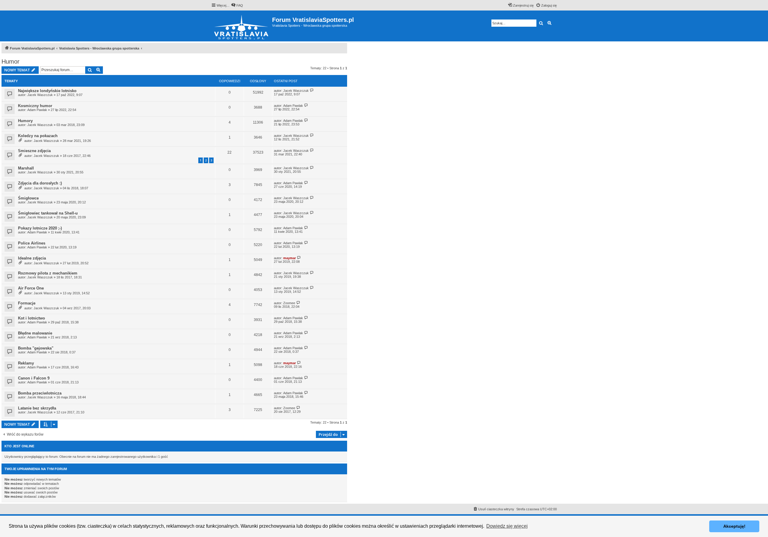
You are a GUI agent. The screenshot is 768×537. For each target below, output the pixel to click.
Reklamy (26, 363)
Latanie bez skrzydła (37, 408)
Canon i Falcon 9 (34, 378)
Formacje (26, 303)
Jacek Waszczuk (40, 95)
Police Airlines (31, 243)
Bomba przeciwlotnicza (40, 393)
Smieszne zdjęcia (34, 150)
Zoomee (289, 303)
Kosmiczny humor (35, 106)
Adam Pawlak (37, 110)
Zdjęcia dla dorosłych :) (40, 183)
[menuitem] (237, 5)
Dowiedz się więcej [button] (507, 526)
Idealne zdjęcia (32, 258)
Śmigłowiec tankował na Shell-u (48, 213)
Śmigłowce (28, 198)
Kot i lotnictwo (31, 318)
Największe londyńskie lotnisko (47, 90)
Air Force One (31, 288)
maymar (289, 258)
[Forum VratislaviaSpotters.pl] (241, 26)
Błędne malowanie (35, 333)
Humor (11, 61)
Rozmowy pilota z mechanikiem (47, 273)
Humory (25, 120)
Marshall (26, 168)
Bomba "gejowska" (35, 348)
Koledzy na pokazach (38, 136)
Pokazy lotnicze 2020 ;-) (40, 228)
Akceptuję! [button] (734, 526)
